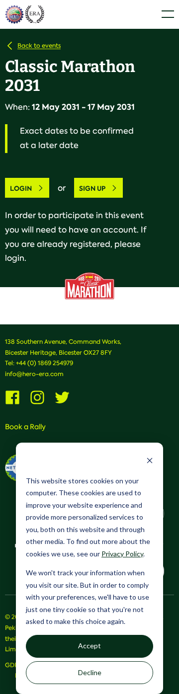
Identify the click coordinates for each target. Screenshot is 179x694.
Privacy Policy (122, 553)
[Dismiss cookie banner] (149, 462)
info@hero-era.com (34, 374)
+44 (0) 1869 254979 (44, 363)
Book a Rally (25, 426)
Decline (89, 672)
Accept (89, 645)
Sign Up (92, 188)
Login (21, 188)
